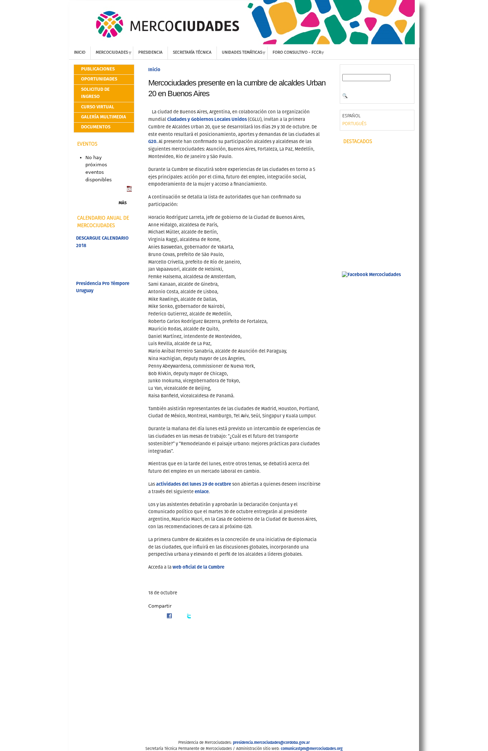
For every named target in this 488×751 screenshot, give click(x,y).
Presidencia (150, 52)
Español (351, 116)
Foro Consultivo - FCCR (297, 52)
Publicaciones (98, 69)
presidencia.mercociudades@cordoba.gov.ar (271, 743)
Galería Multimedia (103, 117)
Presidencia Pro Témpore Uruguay (102, 287)
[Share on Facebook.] (169, 617)
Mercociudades (112, 52)
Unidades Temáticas (242, 52)
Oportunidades (99, 79)
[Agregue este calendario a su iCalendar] (129, 190)
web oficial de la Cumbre (198, 567)
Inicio (79, 52)
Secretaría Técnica (192, 52)
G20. (153, 142)
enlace (202, 492)
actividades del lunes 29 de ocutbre (193, 484)
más (123, 203)
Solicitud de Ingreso (95, 93)
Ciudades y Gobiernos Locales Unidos (207, 119)
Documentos (95, 127)
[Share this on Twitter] (189, 617)
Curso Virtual (97, 107)
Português (354, 124)
